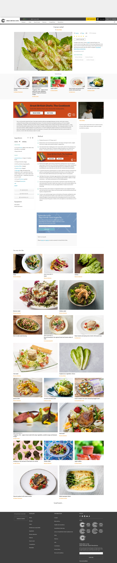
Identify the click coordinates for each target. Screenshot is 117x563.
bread (20, 147)
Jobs (55, 542)
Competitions (32, 544)
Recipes (30, 521)
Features (31, 537)
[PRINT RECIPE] (30, 138)
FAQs (55, 535)
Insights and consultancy (59, 524)
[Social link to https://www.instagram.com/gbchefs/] (84, 516)
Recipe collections (33, 534)
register (47, 240)
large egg (17, 170)
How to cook (32, 541)
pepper (16, 185)
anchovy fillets (18, 166)
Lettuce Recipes (78, 57)
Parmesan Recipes (79, 59)
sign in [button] (42, 240)
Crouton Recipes (89, 57)
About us (56, 538)
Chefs (30, 524)
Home (30, 517)
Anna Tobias (59, 29)
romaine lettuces (18, 158)
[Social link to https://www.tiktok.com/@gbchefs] (89, 516)
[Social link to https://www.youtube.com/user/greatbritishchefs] (87, 516)
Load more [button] (58, 503)
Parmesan (21, 179)
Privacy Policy (57, 549)
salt (15, 183)
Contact (56, 517)
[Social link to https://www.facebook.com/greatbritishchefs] (80, 516)
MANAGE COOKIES (21, 518)
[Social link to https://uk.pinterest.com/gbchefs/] (82, 516)
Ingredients (31, 531)
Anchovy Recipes (90, 59)
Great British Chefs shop (59, 528)
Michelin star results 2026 (34, 527)
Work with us (57, 521)
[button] (24, 22)
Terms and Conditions (58, 552)
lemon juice (22, 181)
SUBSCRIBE (46, 229)
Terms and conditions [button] (42, 231)
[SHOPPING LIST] (33, 138)
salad (88, 42)
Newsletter (31, 547)
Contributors (57, 545)
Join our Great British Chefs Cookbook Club (63, 531)
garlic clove (18, 168)
